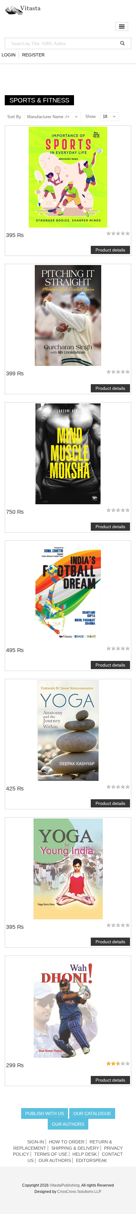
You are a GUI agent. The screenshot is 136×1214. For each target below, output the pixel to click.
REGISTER (33, 54)
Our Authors (68, 1124)
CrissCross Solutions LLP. (79, 1191)
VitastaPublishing (65, 1185)
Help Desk (84, 1154)
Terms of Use (50, 1154)
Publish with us (44, 1113)
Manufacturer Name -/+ (48, 116)
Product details (110, 249)
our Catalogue (92, 1113)
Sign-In (35, 1141)
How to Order (66, 1141)
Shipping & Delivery (75, 1148)
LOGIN (8, 54)
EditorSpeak (91, 1160)
